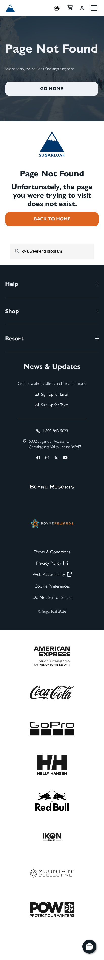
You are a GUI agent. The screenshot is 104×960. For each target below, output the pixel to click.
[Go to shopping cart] (70, 8)
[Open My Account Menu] (82, 8)
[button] (89, 947)
